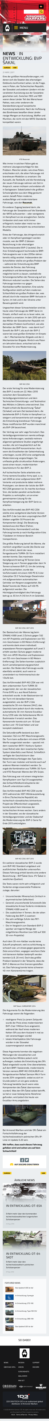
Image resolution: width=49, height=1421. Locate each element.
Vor (14, 68)
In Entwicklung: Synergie (24, 1295)
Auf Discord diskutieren (26, 1164)
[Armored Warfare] (35, 18)
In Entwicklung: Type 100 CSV (26, 1311)
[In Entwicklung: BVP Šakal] (41, 6)
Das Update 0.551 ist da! (24, 1326)
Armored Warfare (25, 1353)
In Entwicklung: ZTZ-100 (24, 1303)
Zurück (7, 68)
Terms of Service (21, 1414)
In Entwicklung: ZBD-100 (24, 1319)
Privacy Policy (33, 1414)
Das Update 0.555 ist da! (24, 1288)
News (9, 53)
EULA (13, 1414)
